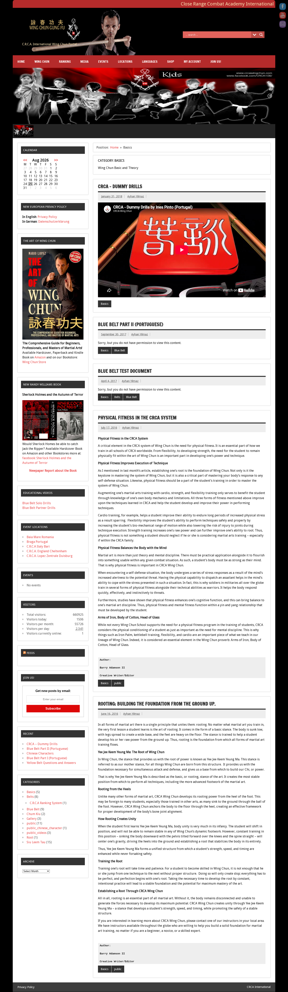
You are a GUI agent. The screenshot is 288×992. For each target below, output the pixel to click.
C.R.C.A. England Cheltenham (47, 551)
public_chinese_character (44, 828)
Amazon (40, 357)
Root (30, 837)
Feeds (31, 653)
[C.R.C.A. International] (51, 19)
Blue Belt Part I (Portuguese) (47, 758)
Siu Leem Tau (36, 842)
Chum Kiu (34, 814)
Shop (170, 61)
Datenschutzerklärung (53, 221)
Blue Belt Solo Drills (36, 503)
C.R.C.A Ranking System (46, 803)
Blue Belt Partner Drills (38, 508)
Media (84, 61)
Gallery (32, 819)
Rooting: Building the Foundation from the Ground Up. (157, 703)
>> (56, 160)
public (117, 683)
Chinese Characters (40, 753)
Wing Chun (41, 61)
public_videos (36, 833)
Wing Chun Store (34, 362)
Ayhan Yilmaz (135, 196)
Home (21, 61)
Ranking (65, 61)
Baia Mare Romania (40, 537)
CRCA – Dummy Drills (120, 186)
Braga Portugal (37, 542)
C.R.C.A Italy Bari (38, 546)
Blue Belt (119, 350)
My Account (192, 61)
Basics (104, 303)
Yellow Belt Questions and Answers (51, 763)
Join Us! (215, 61)
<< (25, 160)
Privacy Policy (47, 217)
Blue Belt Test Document (125, 371)
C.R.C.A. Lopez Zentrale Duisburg (49, 556)
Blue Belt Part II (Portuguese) (130, 324)
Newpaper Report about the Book (53, 470)
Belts (117, 397)
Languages (150, 61)
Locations (125, 61)
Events (103, 61)
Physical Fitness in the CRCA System (137, 417)
